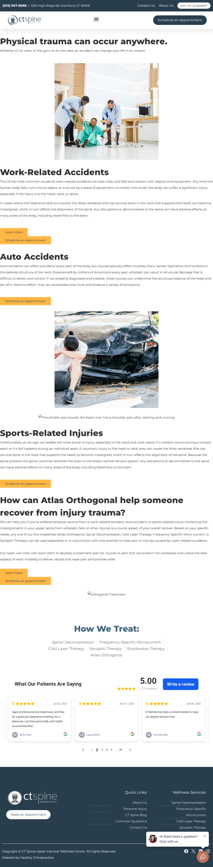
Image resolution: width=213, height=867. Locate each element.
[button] (96, 19)
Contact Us (146, 5)
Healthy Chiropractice (37, 858)
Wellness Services (189, 792)
